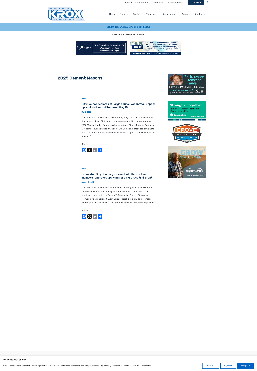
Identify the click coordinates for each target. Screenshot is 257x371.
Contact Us (201, 14)
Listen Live (196, 2)
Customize (210, 366)
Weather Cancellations (136, 2)
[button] (207, 2)
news (84, 98)
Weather (150, 14)
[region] (128, 363)
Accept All (245, 366)
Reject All (228, 366)
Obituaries (158, 2)
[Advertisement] (187, 222)
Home (112, 14)
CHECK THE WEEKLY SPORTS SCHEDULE (128, 27)
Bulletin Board (175, 2)
